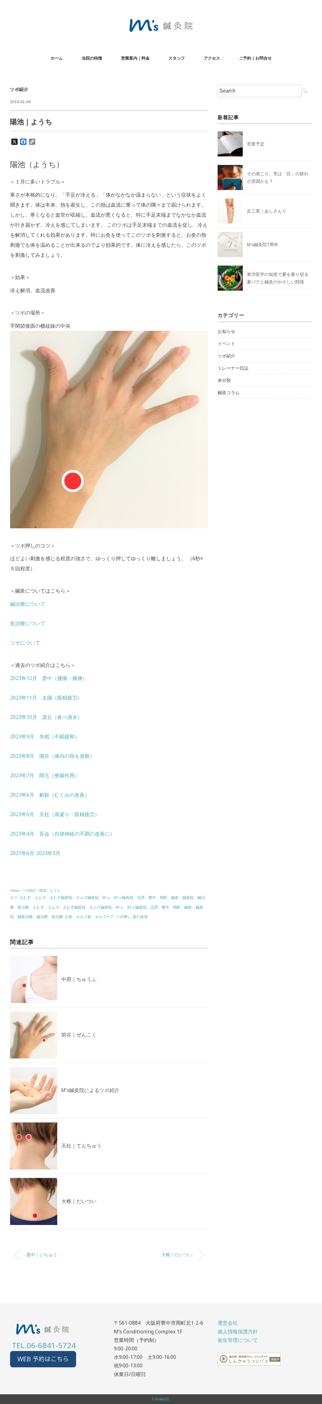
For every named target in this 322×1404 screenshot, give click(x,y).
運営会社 (228, 1322)
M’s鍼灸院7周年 (262, 244)
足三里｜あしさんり (266, 211)
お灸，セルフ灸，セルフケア (89, 917)
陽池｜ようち (49, 890)
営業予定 (255, 143)
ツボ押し (123, 917)
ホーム (57, 58)
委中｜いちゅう (41, 1254)
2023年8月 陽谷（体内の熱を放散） (52, 755)
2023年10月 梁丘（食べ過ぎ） (46, 717)
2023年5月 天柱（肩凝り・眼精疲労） (55, 814)
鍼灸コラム (229, 392)
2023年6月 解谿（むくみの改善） (50, 794)
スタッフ (177, 58)
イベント (226, 343)
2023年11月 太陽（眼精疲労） (46, 697)
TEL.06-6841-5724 (44, 1345)
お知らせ (226, 331)
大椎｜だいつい (79, 1201)
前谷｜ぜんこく (79, 1034)
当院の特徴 (92, 58)
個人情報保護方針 (238, 1331)
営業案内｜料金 (135, 58)
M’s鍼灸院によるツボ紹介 (90, 1090)
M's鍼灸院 (162, 1399)
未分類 (224, 380)
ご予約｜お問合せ (255, 58)
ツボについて (25, 642)
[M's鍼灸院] (161, 23)
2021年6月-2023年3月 (35, 853)
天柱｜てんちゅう (81, 1145)
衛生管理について (238, 1340)
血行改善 (140, 917)
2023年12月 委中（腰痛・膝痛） (48, 678)
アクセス (212, 58)
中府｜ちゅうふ (79, 979)
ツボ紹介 (19, 89)
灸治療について (27, 623)
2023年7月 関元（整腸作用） (45, 775)
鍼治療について (27, 603)
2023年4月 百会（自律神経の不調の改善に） (62, 833)
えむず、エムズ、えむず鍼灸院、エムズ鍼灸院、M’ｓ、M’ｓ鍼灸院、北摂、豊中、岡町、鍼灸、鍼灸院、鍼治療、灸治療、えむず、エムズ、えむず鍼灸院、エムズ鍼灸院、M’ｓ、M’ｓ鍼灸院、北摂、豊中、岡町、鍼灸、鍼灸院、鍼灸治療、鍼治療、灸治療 (107, 907)
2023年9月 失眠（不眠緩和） (45, 736)
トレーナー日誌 (233, 368)
